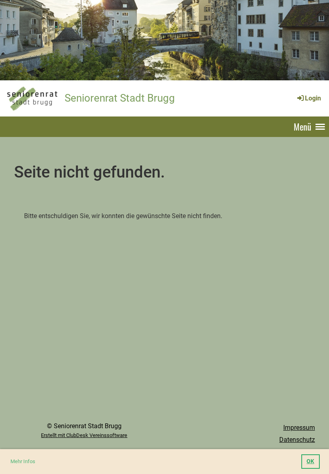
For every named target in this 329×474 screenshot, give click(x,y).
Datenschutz (297, 439)
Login (313, 98)
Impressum (299, 427)
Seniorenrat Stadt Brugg (120, 98)
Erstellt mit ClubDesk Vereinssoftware (84, 435)
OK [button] (310, 461)
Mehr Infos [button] (22, 461)
